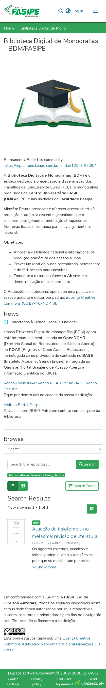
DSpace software (23, 673)
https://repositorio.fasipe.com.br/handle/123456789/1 (50, 165)
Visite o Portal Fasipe (22, 404)
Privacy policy (36, 682)
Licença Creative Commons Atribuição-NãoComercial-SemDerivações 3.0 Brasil (52, 644)
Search (89, 464)
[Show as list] (12, 486)
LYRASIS (90, 673)
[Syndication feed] (92, 509)
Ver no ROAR (50, 383)
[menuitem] (68, 11)
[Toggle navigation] (95, 11)
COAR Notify (92, 683)
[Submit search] (61, 11)
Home (9, 28)
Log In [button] (78, 11)
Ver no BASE (74, 383)
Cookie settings (13, 682)
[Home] (22, 11)
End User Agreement (64, 682)
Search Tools (83, 486)
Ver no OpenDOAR (21, 383)
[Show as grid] (23, 486)
